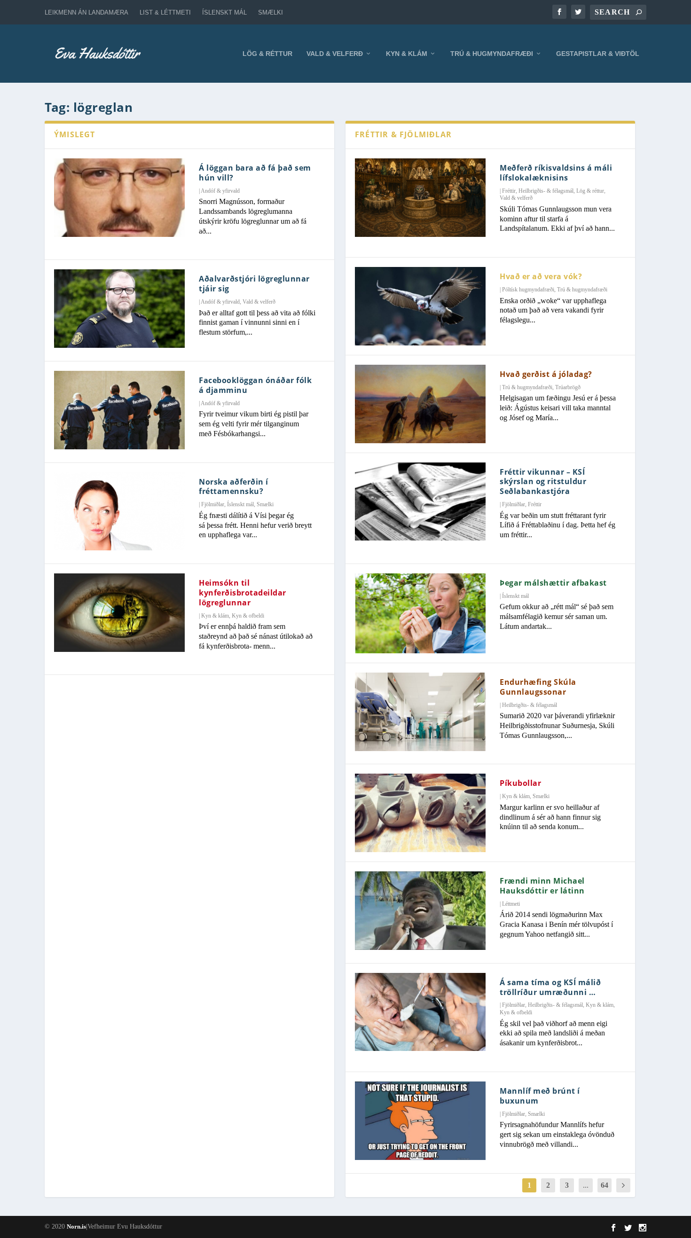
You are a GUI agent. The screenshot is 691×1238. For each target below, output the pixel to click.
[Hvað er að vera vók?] (420, 306)
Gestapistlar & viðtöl (597, 53)
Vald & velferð (334, 53)
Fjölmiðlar (212, 504)
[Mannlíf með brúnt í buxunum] (420, 1120)
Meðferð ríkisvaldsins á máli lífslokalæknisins (556, 173)
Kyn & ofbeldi (248, 615)
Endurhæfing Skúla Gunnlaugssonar (538, 687)
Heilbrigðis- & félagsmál (545, 191)
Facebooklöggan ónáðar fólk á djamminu (255, 385)
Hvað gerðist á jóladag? (546, 374)
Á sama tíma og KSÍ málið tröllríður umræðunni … (550, 987)
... (586, 1185)
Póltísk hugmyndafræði (528, 289)
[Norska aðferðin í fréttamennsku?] (119, 511)
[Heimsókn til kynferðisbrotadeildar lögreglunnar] (119, 612)
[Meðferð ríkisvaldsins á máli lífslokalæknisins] (420, 197)
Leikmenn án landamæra (86, 12)
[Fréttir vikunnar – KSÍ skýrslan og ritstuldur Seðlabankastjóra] (420, 501)
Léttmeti (511, 904)
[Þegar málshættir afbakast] (420, 613)
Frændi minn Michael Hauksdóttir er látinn (542, 886)
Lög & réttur (267, 53)
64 (604, 1185)
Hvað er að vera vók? (541, 276)
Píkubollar (520, 783)
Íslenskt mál (224, 12)
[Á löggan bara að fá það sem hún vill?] (119, 197)
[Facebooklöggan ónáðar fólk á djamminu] (119, 410)
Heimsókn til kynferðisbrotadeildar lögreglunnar (242, 593)
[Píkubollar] (420, 813)
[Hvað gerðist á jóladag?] (420, 404)
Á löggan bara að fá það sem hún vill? (255, 173)
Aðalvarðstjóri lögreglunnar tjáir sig (254, 284)
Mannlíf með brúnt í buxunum (540, 1096)
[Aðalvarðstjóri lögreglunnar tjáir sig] (119, 308)
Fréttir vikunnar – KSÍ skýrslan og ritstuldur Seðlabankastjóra (543, 482)
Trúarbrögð (568, 387)
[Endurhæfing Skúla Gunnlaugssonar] (420, 712)
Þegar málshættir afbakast (553, 583)
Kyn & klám (406, 53)
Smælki (270, 12)
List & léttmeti (165, 12)
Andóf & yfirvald (220, 191)
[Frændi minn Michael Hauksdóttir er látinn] (420, 910)
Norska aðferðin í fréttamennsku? (233, 487)
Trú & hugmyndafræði (491, 53)
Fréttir (509, 191)
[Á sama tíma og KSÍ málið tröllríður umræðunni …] (420, 1012)
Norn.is (76, 1226)
